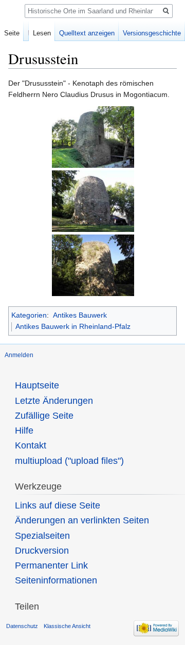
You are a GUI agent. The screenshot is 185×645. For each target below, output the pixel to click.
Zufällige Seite (44, 416)
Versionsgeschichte (152, 33)
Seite (12, 33)
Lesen (42, 33)
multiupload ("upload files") (69, 461)
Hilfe (24, 430)
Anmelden (19, 355)
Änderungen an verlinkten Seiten (82, 520)
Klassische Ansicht (67, 626)
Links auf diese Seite (57, 505)
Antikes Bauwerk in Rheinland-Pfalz (73, 326)
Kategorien (29, 315)
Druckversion (42, 550)
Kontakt (30, 445)
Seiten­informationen (56, 580)
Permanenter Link (51, 565)
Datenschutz (22, 626)
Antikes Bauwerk (80, 315)
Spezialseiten (42, 536)
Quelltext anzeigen (87, 33)
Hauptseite (37, 385)
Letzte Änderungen (54, 401)
